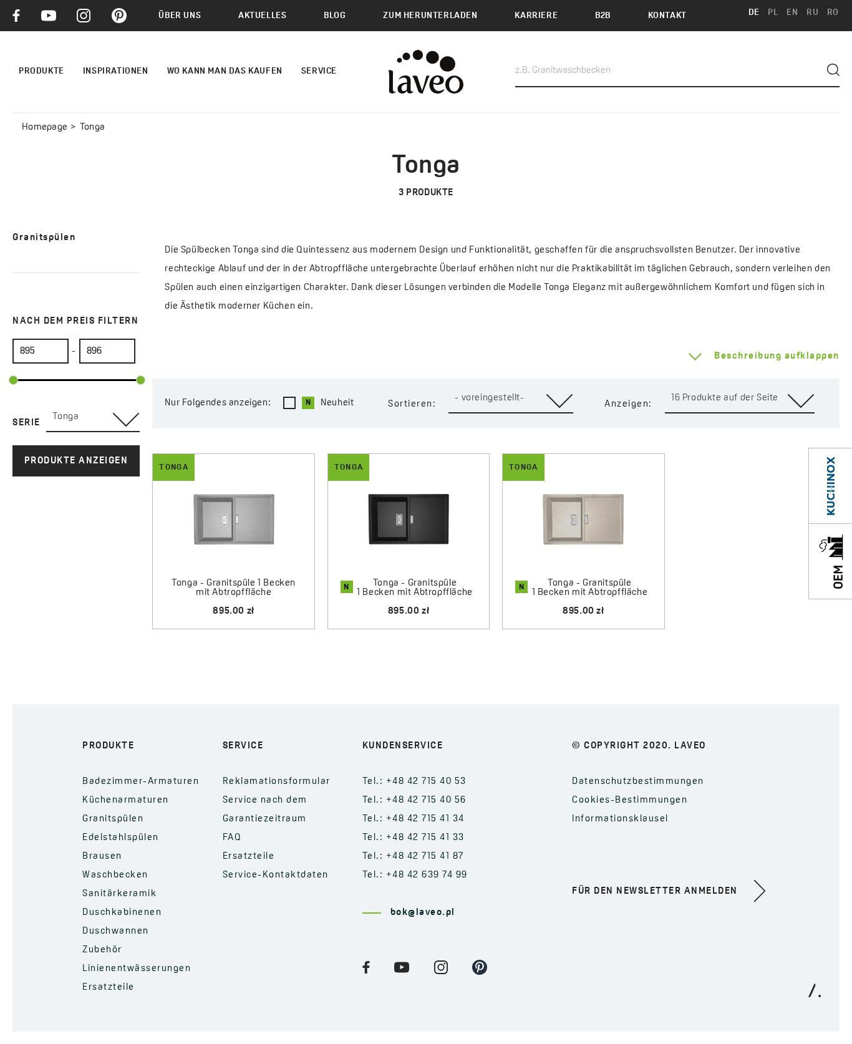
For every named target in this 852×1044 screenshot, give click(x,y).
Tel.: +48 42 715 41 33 (413, 838)
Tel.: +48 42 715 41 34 (413, 819)
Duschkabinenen (122, 912)
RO (833, 12)
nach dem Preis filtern (75, 321)
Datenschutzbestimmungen (638, 781)
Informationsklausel (620, 819)
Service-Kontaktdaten (276, 875)
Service (319, 71)
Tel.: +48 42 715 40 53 (414, 781)
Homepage (44, 127)
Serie (26, 423)
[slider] (13, 380)
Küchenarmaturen (125, 800)
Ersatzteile (108, 987)
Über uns (179, 16)
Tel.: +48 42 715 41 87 (413, 856)
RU (812, 12)
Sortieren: (412, 404)
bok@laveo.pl (422, 912)
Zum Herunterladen (430, 16)
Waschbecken (115, 875)
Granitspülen (112, 819)
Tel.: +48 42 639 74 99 (415, 875)
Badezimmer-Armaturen (140, 781)
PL (773, 12)
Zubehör (102, 950)
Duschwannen (115, 931)
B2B (603, 16)
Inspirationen (115, 71)
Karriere (536, 16)
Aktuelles (262, 16)
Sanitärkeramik (119, 894)
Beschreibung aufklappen (777, 356)
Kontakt (667, 16)
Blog (335, 16)
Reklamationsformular (277, 781)
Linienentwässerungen (136, 969)
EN (792, 12)
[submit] (833, 70)
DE (754, 12)
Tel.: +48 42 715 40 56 (414, 800)
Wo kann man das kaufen (225, 71)
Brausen (102, 856)
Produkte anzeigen (76, 461)
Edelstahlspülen (120, 838)
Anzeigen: (628, 404)
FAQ (232, 838)
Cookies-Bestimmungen (629, 800)
